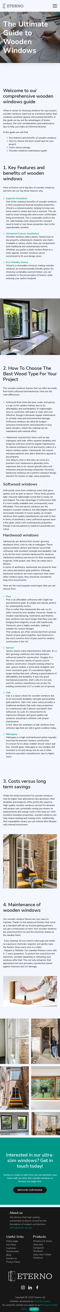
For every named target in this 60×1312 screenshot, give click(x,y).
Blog (8, 1254)
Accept (34, 1309)
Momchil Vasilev (42, 1301)
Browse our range (30, 1190)
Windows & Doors (42, 1241)
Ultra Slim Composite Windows (38, 1248)
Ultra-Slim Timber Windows (42, 1256)
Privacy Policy (13, 1262)
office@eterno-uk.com (21, 1227)
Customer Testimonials (12, 1250)
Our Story (11, 1244)
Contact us (11, 1258)
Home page (12, 1241)
